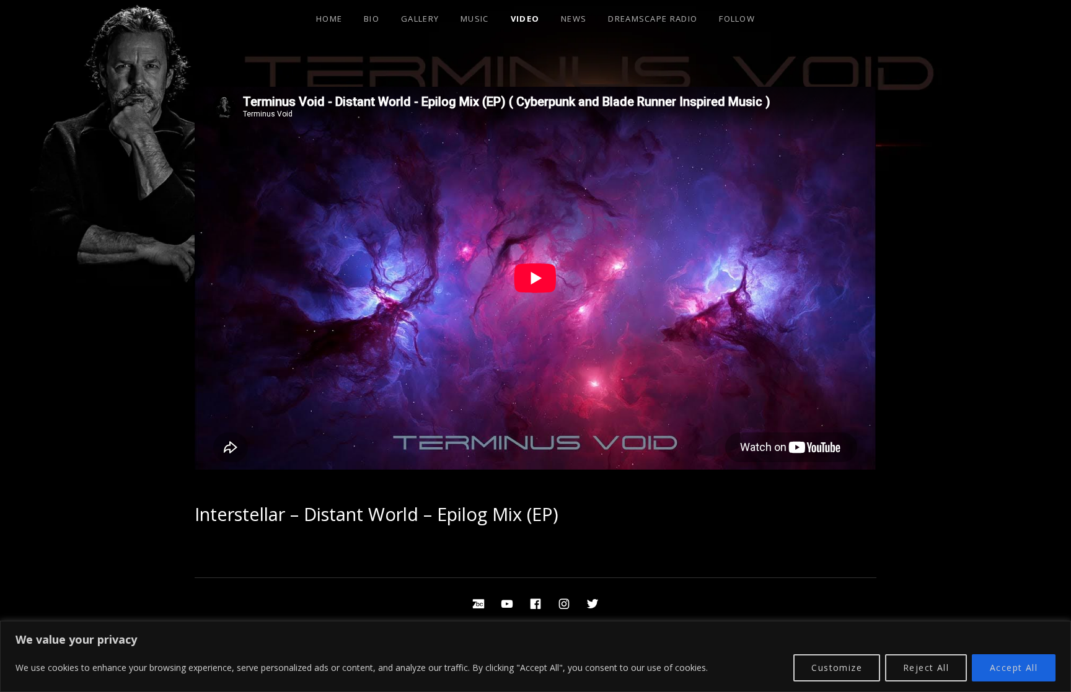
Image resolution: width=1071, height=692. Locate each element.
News (573, 18)
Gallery (420, 18)
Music (475, 18)
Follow (737, 18)
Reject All (926, 667)
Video (525, 18)
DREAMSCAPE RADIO (652, 18)
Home (329, 18)
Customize (836, 667)
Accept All (1014, 667)
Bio (371, 18)
